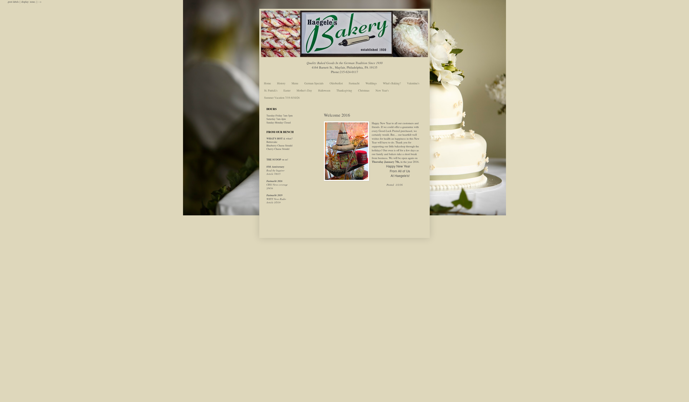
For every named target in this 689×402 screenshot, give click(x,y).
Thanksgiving (344, 90)
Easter (286, 90)
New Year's (382, 90)
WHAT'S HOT (274, 138)
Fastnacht (354, 83)
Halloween (324, 90)
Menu (295, 83)
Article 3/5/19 (273, 202)
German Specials (314, 83)
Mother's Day (304, 90)
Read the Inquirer (275, 170)
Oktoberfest (336, 83)
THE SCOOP (273, 159)
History (281, 83)
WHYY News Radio (276, 199)
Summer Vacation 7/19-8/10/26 (282, 97)
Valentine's (413, 83)
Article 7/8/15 (273, 174)
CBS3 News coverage (277, 184)
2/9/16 (269, 188)
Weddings (371, 83)
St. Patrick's (270, 90)
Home (267, 83)
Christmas (363, 90)
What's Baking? (392, 83)
